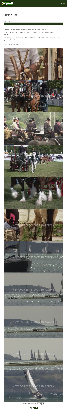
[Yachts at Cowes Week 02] (33, 289)
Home (5, 44)
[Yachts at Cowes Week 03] (33, 322)
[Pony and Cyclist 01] (33, 225)
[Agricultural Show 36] (33, 193)
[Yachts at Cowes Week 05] (33, 386)
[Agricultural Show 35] (33, 161)
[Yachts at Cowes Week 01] (33, 257)
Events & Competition (18, 44)
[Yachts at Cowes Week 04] (33, 354)
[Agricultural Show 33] (33, 96)
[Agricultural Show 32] (33, 64)
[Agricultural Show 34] (33, 128)
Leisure (10, 44)
